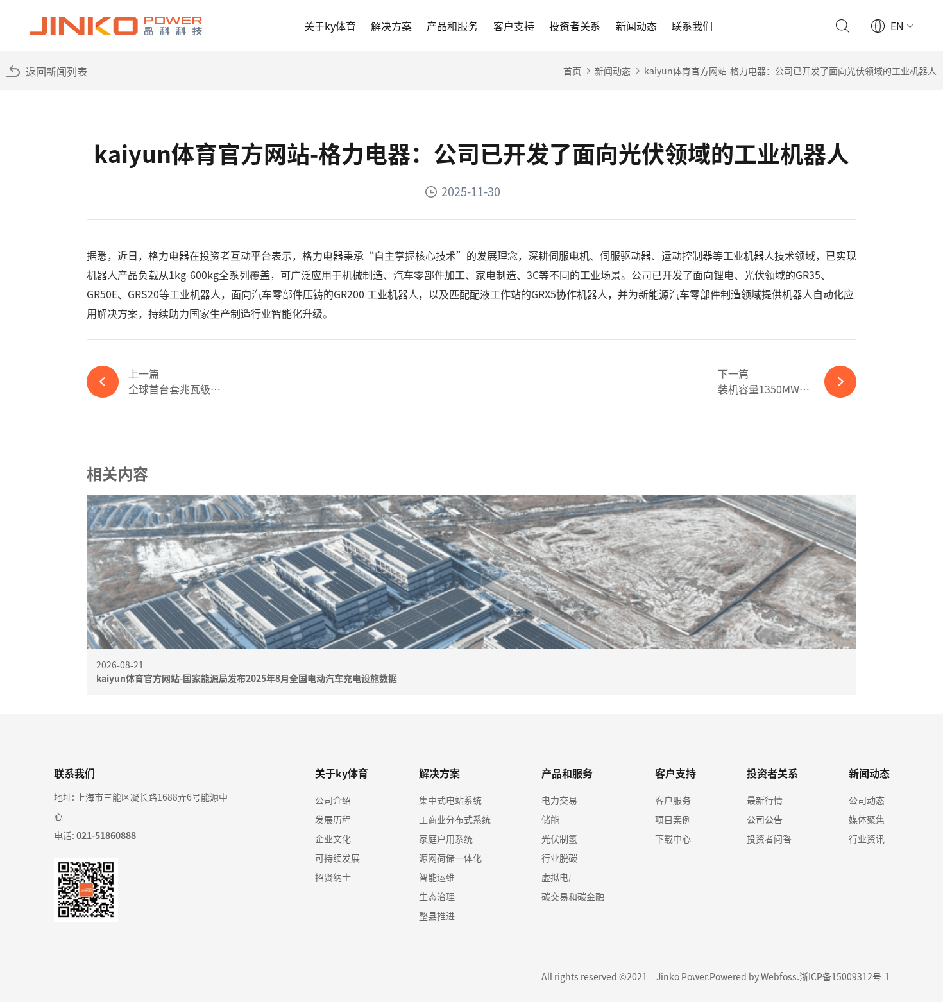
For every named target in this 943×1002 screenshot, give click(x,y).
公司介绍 (333, 800)
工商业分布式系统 (455, 819)
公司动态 (867, 800)
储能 (550, 819)
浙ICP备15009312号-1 (844, 976)
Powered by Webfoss (753, 976)
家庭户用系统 (446, 838)
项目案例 (673, 819)
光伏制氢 (559, 838)
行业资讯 (867, 838)
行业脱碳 (559, 857)
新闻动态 (636, 25)
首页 (572, 70)
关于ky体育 (330, 25)
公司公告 (765, 819)
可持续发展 (337, 857)
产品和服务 (452, 25)
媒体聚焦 (867, 819)
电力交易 (559, 800)
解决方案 (391, 25)
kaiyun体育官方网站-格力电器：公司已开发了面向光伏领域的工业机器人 (790, 70)
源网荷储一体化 (450, 857)
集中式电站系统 (450, 800)
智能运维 (437, 876)
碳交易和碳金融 (572, 896)
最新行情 (765, 800)
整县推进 (437, 915)
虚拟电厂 (559, 876)
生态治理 (437, 896)
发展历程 (333, 819)
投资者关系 (574, 25)
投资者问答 (769, 838)
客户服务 (673, 800)
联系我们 (692, 25)
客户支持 (513, 25)
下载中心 (673, 838)
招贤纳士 (333, 876)
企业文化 (333, 838)
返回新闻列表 (56, 71)
